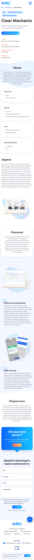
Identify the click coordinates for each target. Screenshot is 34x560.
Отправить (17, 507)
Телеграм (23, 510)
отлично (27, 555)
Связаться (17, 534)
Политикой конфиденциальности (17, 500)
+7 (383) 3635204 (26, 543)
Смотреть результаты (9, 33)
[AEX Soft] (5, 3)
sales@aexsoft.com (11, 543)
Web (4, 12)
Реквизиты (26, 534)
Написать (17, 445)
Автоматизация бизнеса (9, 15)
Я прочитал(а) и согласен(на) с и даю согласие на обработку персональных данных (17, 501)
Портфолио (8, 7)
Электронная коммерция (15, 12)
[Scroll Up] (30, 519)
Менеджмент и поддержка (17, 529)
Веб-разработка (25, 531)
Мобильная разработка (11, 531)
